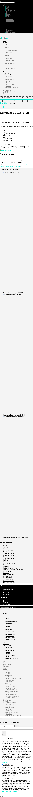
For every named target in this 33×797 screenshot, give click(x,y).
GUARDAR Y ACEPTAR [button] (9, 791)
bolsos (7, 13)
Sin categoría (7, 576)
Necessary (7, 764)
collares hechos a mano (10, 10)
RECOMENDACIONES (7, 24)
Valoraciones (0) (7, 144)
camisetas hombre (9, 18)
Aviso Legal (6, 92)
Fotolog (5, 602)
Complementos (9, 27)
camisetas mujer (9, 17)
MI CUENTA (5, 23)
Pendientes (7, 571)
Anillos (7, 28)
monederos (8, 14)
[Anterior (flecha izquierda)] (0, 796)
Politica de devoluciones (9, 91)
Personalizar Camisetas (11, 32)
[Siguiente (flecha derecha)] (2, 796)
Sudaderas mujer (8, 581)
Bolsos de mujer (8, 550)
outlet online (9, 70)
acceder (6, 162)
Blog (4, 601)
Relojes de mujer (8, 574)
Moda (5, 565)
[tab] (18, 142)
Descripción (6, 142)
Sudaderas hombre (9, 579)
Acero (7, 7)
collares (7, 9)
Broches (8, 29)
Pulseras (6, 573)
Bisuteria (8, 31)
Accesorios (8, 25)
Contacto (5, 93)
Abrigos (7, 26)
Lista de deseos (7, 90)
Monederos (7, 566)
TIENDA (4, 5)
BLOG (4, 22)
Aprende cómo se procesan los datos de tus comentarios (16, 165)
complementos (9, 16)
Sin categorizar (9, 130)
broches (7, 8)
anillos (7, 6)
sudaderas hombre (10, 20)
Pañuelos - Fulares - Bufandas (13, 569)
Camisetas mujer (8, 555)
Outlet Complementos (10, 568)
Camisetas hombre (9, 553)
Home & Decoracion (10, 21)
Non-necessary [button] (6, 777)
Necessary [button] (5, 762)
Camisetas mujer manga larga (12, 557)
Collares (5, 560)
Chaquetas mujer (8, 558)
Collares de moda (9, 30)
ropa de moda (9, 15)
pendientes (8, 11)
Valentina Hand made (10, 582)
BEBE (5, 549)
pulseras (8, 12)
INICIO (4, 4)
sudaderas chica (9, 19)
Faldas (5, 561)
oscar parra (11, 607)
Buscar (17, 726)
